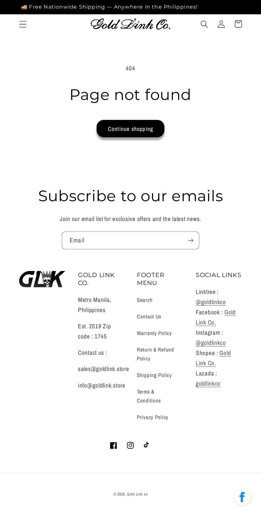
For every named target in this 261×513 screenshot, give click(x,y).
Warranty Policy (154, 333)
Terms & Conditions (149, 396)
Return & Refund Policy (155, 354)
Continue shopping (130, 129)
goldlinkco (208, 383)
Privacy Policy (152, 417)
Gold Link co (137, 494)
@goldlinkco (211, 302)
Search (144, 299)
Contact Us (149, 316)
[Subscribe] (190, 240)
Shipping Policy (154, 375)
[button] (23, 24)
